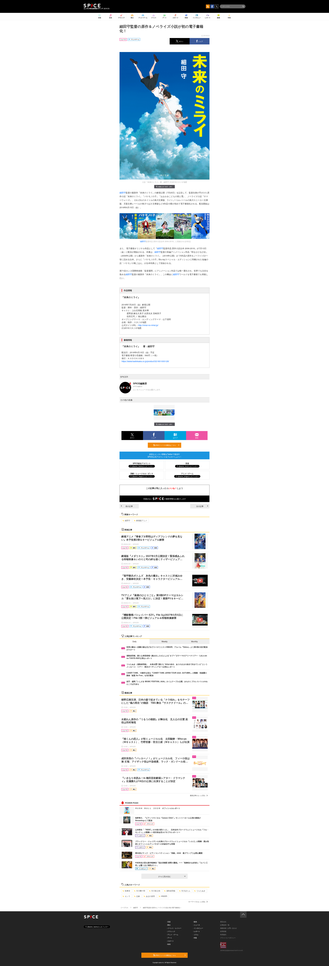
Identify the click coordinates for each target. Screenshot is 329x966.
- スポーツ (170, 941)
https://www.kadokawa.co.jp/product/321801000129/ (145, 361)
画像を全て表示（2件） (165, 187)
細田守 (123, 192)
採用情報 (223, 931)
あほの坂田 (150, 896)
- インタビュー (198, 928)
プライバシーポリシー (228, 938)
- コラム (195, 934)
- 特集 (195, 938)
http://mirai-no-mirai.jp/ (148, 325)
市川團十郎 (140, 890)
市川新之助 (155, 890)
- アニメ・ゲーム (172, 934)
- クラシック (171, 931)
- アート (169, 938)
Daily (134, 641)
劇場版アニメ (141, 520)
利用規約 (223, 934)
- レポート (196, 931)
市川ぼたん (185, 890)
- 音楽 (169, 922)
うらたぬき (200, 890)
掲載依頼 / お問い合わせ (228, 928)
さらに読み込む (164, 876)
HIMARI (164, 896)
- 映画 (169, 944)
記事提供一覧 (224, 925)
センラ (127, 896)
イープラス (124, 907)
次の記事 (199, 506)
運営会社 (223, 922)
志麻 (138, 896)
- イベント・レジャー (174, 928)
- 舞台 (169, 925)
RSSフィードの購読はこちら (165, 445)
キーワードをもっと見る (196, 901)
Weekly (164, 641)
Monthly (194, 641)
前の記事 (129, 506)
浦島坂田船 (170, 890)
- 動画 (195, 922)
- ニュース (196, 925)
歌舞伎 (127, 890)
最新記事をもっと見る (197, 795)
